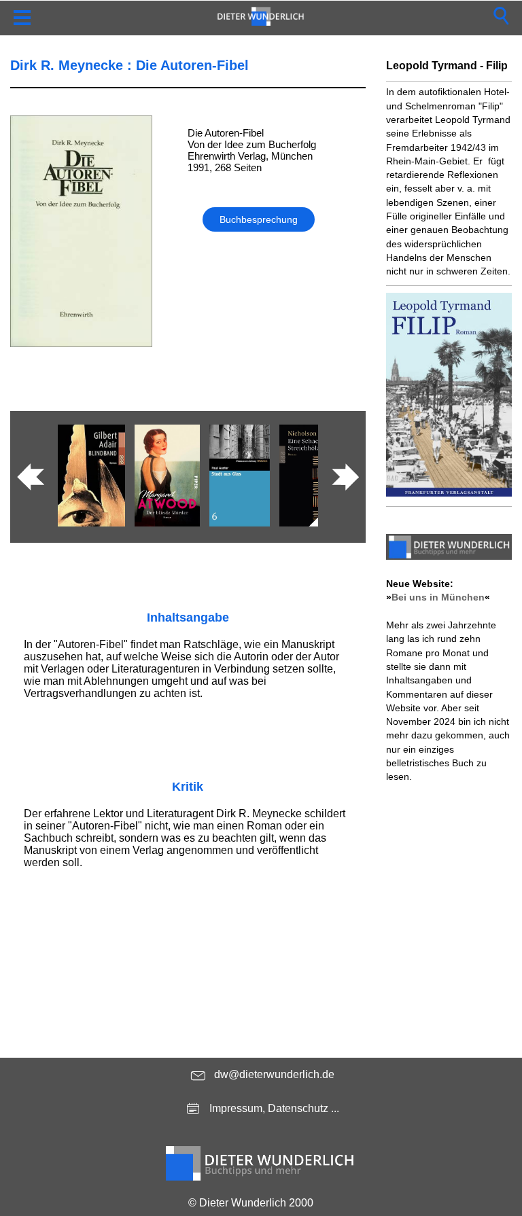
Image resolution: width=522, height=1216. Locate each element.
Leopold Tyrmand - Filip (447, 65)
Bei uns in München (438, 597)
